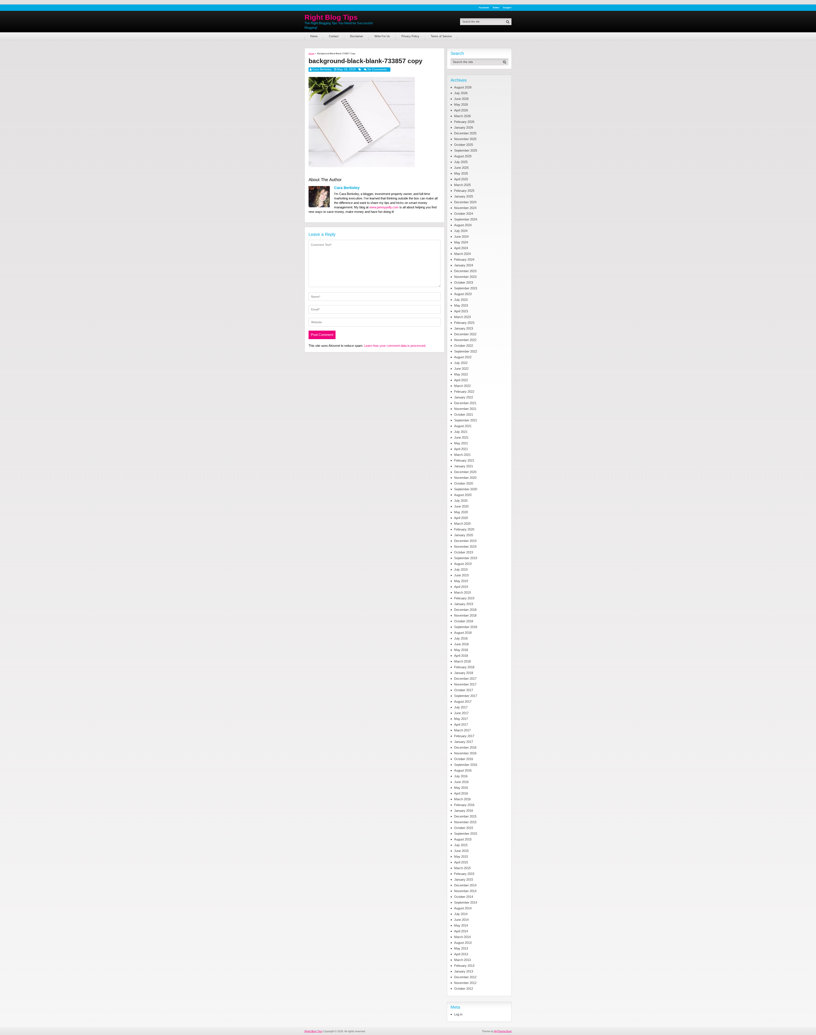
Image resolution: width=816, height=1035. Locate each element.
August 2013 (463, 942)
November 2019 (465, 546)
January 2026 (463, 127)
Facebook (484, 8)
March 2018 (462, 661)
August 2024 (463, 225)
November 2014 (465, 891)
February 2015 (464, 874)
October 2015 (463, 828)
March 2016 (462, 799)
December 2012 (465, 977)
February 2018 (464, 667)
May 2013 (461, 948)
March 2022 (462, 386)
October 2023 (463, 282)
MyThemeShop (503, 1031)
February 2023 (464, 322)
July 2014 (461, 914)
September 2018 (465, 627)
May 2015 (461, 856)
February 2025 (464, 190)
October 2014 (463, 897)
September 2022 (465, 351)
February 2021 (464, 460)
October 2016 (463, 759)
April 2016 (461, 793)
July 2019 (461, 569)
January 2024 (463, 265)
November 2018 (465, 615)
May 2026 (461, 104)
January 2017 (463, 742)
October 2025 (463, 144)
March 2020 (462, 523)
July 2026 (461, 93)
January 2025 (463, 196)
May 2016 (461, 787)
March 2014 (462, 937)
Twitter (496, 8)
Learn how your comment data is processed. (395, 345)
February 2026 (464, 122)
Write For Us (382, 36)
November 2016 (465, 753)
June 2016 (461, 782)
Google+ (507, 8)
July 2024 (461, 231)
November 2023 (465, 277)
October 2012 (463, 988)
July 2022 (461, 363)
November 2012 (465, 983)
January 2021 (463, 466)
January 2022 (463, 397)
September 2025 (465, 150)
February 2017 (464, 736)
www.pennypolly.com (384, 207)
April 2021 (461, 449)
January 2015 (463, 879)
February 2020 (464, 529)
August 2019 (463, 564)
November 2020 (465, 477)
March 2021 (462, 454)
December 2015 (465, 816)
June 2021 (461, 437)
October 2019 (463, 552)
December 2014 (465, 885)
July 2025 (461, 162)
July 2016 (461, 776)
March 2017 (462, 730)
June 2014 (461, 919)
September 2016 (465, 764)
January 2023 (463, 328)
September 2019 (465, 558)
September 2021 (465, 420)
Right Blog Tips (331, 17)
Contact (334, 36)
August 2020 (463, 495)
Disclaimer (356, 36)
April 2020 (461, 518)
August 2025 (463, 156)
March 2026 (462, 116)
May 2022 (461, 374)
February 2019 (464, 598)
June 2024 (461, 236)
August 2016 (463, 770)
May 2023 (461, 305)
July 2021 (461, 432)
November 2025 (465, 139)
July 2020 (461, 500)
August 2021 (463, 426)
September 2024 (465, 219)
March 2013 (462, 960)
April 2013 (461, 954)
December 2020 (465, 472)
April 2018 (461, 655)
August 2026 (463, 87)
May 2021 (461, 443)
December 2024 (465, 202)
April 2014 (461, 931)
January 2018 (463, 673)
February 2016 (464, 805)
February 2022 (464, 391)
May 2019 (461, 581)
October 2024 (463, 213)
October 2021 (463, 414)
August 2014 (463, 908)
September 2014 (465, 902)
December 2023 (465, 271)
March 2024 (462, 254)
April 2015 (461, 862)
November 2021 (465, 409)
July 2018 (461, 638)
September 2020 (465, 489)
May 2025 (461, 173)
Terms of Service (441, 36)
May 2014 (461, 925)
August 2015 (463, 839)
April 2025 (461, 179)
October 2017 (463, 690)
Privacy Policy (410, 36)
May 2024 (461, 242)
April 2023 (461, 311)
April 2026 (461, 110)
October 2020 (463, 483)
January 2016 (463, 810)
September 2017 (465, 696)
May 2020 (461, 512)
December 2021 (465, 403)
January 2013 (463, 971)
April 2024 (461, 248)
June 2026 (461, 99)
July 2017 (461, 707)
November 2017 (465, 684)
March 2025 (462, 185)
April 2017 (461, 724)
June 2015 (461, 851)
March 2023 (462, 317)
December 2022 (465, 334)
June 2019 (461, 575)
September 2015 (465, 833)
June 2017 (461, 713)
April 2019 (461, 587)
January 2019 (463, 604)
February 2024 (464, 259)
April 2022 (461, 380)
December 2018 (465, 609)
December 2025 (465, 133)
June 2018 (461, 644)
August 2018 (463, 632)
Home (313, 36)
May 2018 (461, 650)
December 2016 (465, 747)
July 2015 (461, 845)
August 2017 (463, 701)
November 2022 (465, 340)
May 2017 (461, 719)
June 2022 (461, 368)
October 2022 (463, 345)
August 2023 (463, 294)
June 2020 (461, 506)
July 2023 (461, 299)
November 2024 (465, 208)
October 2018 (463, 621)
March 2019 (462, 592)
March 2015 (462, 868)
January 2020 (463, 535)
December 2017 (465, 678)
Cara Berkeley (322, 69)
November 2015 (465, 822)
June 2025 (461, 167)
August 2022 (463, 357)
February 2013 (464, 965)
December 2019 (465, 541)
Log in (458, 1014)
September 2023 (465, 288)
